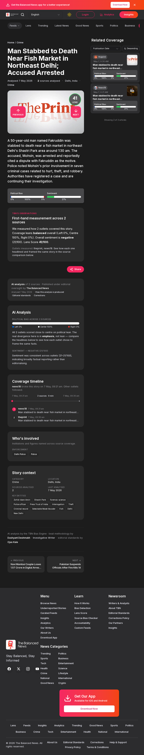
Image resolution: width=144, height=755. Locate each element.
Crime (20, 42)
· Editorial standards (21, 295)
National (45, 678)
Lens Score (80, 613)
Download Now (120, 5)
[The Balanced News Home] (12, 15)
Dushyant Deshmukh (19, 537)
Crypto (62, 683)
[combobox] (46, 14)
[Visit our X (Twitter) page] (18, 669)
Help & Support (118, 742)
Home (11, 42)
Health (44, 668)
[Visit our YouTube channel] (37, 669)
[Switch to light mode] (69, 14)
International (65, 678)
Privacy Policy (73, 747)
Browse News (48, 603)
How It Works (81, 603)
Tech (43, 663)
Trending (43, 25)
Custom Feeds (82, 627)
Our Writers (47, 627)
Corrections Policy (119, 618)
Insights (129, 14)
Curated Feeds (48, 613)
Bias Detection (82, 608)
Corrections (97, 742)
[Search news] (22, 14)
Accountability (82, 623)
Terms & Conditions (98, 747)
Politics (114, 25)
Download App (48, 637)
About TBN (115, 608)
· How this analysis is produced (49, 292)
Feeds (13, 25)
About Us (45, 632)
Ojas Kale (13, 542)
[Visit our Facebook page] (9, 669)
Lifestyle (63, 673)
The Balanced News (37, 288)
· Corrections (39, 295)
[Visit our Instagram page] (28, 669)
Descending (132, 48)
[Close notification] (134, 5)
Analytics (109, 14)
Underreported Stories (53, 608)
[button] (46, 195)
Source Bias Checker (86, 618)
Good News (82, 25)
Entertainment (66, 663)
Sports (99, 25)
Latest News (62, 25)
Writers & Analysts (119, 603)
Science (62, 668)
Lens (28, 25)
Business (130, 25)
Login (85, 14)
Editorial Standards (119, 613)
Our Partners (116, 623)
